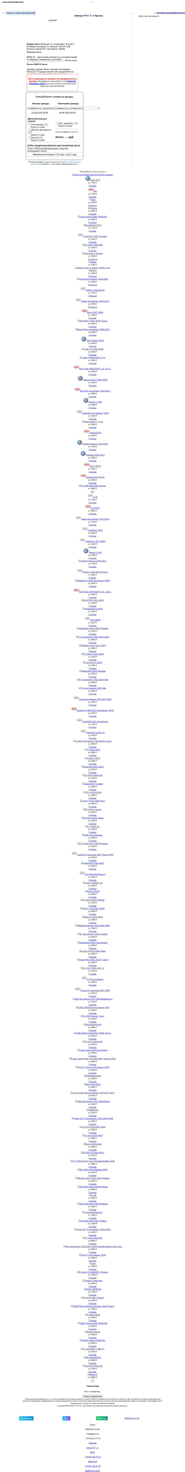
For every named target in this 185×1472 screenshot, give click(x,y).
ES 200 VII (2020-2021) (93, 1152)
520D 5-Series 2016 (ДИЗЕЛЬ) (93, 1323)
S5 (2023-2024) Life (93, 775)
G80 (93, 1263)
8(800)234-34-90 (132, 1418)
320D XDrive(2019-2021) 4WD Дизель (93, 1033)
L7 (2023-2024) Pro (93, 1238)
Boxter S (93, 1374)
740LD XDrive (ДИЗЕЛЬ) (93, 1340)
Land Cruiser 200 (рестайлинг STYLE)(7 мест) (94, 1093)
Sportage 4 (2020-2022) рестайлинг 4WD (95, 710)
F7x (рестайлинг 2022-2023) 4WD (93, 637)
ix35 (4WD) (95, 620)
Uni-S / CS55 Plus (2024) (94, 908)
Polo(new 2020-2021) (95, 455)
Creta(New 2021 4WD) (95, 541)
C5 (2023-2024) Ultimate (93, 900)
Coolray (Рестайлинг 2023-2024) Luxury (93, 741)
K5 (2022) (95, 508)
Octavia (93, 208)
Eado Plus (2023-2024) (94, 767)
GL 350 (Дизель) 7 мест (93, 1016)
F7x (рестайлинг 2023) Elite (93, 688)
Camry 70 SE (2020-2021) (93, 801)
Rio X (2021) (95, 466)
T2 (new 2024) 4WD (94, 1135)
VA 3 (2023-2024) (93, 792)
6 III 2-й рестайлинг (94, 835)
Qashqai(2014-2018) (94, 609)
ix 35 (95, 497)
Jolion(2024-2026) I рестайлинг (93, 942)
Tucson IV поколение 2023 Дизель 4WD (95, 855)
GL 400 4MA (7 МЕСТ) (93, 1349)
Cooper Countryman (93, 1280)
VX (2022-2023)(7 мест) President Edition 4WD (94, 1161)
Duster (93, 262)
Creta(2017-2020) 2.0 (95, 732)
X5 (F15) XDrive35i (94, 1041)
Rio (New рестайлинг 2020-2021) (95, 391)
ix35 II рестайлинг (95, 979)
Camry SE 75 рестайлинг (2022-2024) (94, 1229)
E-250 (93, 1195)
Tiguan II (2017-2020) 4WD (95, 380)
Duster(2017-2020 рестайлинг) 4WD (93, 580)
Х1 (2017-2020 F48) (94, 245)
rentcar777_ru (92, 1448)
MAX (66, 1418)
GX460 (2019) (93, 1315)
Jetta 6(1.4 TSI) (95, 402)
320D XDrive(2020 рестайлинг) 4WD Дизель (93, 1306)
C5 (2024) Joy (93, 826)
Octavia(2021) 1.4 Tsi (93, 422)
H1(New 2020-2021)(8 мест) (95, 572)
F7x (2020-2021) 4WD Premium (93, 843)
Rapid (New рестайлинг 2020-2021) (93, 329)
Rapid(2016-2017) (94, 225)
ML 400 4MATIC (93, 1357)
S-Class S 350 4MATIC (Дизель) (93, 1272)
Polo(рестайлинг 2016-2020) (95, 444)
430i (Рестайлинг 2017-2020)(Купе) (93, 1101)
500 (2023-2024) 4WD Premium (94, 1204)
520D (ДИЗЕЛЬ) (93, 1289)
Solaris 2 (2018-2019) (95, 290)
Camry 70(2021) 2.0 (93, 883)
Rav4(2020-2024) (93, 1024)
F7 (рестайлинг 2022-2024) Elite (93, 679)
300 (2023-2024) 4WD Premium (94, 1187)
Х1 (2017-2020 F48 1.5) (93, 968)
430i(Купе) (93, 1110)
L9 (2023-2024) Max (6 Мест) (93, 1221)
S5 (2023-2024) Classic (94, 818)
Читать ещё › (71, 60)
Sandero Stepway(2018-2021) (93, 561)
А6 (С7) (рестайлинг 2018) (93, 1255)
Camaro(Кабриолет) (94, 1212)
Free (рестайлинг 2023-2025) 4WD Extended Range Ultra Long (94, 1246)
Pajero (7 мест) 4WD (93, 917)
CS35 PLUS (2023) (93, 662)
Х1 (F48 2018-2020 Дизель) (93, 486)
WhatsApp (101, 1418)
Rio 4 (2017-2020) (95, 312)
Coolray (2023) (93, 758)
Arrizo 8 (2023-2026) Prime (94, 951)
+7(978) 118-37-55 (92, 1457)
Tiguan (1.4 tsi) (95, 552)
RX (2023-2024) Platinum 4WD (94, 1170)
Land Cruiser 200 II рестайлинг (94, 1050)
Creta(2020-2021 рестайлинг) (95, 721)
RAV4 (93, 270)
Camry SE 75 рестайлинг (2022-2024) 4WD (93, 1118)
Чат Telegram (26, 1418)
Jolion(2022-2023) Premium (94, 671)
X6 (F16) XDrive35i (94, 1366)
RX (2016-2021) (93, 1084)
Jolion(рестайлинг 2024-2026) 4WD (93, 925)
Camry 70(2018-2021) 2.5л (93, 357)
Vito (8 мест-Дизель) (93, 253)
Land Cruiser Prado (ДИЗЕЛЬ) (93, 217)
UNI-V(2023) (94, 891)
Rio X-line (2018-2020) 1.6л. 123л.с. (95, 592)
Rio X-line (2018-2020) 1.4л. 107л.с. (95, 369)
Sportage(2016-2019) (95, 477)
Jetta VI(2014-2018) (95, 340)
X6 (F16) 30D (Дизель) (93, 1298)
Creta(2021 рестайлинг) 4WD (95, 413)
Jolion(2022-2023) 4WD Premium (93, 628)
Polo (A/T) (95, 180)
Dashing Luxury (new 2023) (93, 645)
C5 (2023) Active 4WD (94, 654)
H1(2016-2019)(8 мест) (95, 874)
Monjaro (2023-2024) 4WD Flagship (93, 1178)
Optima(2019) (95, 433)
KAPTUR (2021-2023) (94, 600)
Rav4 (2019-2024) (94, 1144)
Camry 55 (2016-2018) (93, 349)
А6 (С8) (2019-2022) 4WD (94, 1127)
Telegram (93, 1443)
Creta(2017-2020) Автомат (95, 236)
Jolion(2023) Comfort (93, 784)
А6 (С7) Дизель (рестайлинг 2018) (93, 1067)
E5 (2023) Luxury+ (93, 809)
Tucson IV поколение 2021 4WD (95, 990)
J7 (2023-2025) (93, 750)
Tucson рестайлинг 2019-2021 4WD (95, 699)
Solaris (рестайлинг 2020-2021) (95, 301)
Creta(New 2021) (95, 530)
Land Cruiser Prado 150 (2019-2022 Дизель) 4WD (94, 1059)
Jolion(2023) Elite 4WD (93, 863)
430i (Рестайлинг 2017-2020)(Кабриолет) (93, 999)
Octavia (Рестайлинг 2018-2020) (93, 279)
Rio (95, 191)
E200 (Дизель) (93, 1332)
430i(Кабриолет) (93, 1076)
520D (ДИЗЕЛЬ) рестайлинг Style (93, 1007)
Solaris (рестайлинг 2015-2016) (95, 519)
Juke (94, 199)
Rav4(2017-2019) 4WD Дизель (93, 321)
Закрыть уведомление (92, 1396)
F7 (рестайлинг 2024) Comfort (93, 934)
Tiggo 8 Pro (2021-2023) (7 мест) (93, 960)
